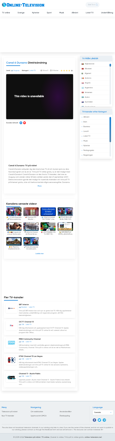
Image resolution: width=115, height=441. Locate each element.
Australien (89, 102)
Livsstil (85, 131)
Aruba (87, 97)
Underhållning (107, 13)
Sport (49, 13)
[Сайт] (21, 122)
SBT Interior (24, 305)
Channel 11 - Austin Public (29, 374)
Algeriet (88, 73)
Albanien (88, 69)
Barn (85, 122)
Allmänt (75, 13)
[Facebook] (94, 420)
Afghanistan (89, 64)
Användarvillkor (66, 411)
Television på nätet (10, 411)
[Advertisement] (57, 35)
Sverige (21, 13)
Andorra (88, 78)
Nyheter (35, 13)
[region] (96, 84)
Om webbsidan (37, 411)
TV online (6, 13)
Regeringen (88, 155)
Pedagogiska (88, 150)
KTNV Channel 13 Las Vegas (31, 356)
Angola (87, 83)
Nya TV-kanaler (8, 416)
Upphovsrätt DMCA (38, 416)
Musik (61, 13)
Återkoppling (65, 416)
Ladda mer (39, 253)
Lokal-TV (90, 13)
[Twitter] (99, 420)
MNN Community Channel (30, 339)
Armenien (88, 92)
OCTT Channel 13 (26, 322)
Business (86, 126)
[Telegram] (104, 420)
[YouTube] (24, 122)
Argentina (89, 88)
